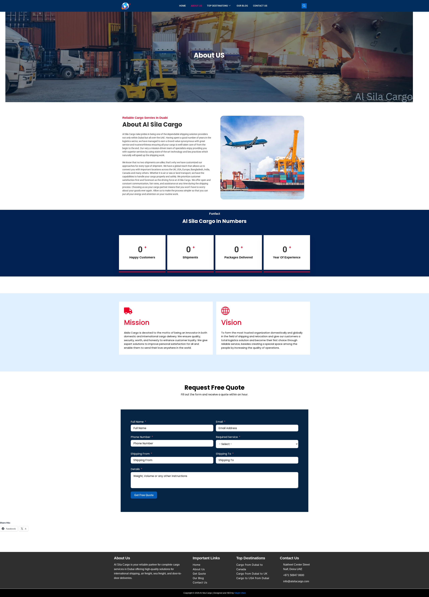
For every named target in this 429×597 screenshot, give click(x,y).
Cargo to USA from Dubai (252, 578)
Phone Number (140, 437)
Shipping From (140, 454)
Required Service (227, 437)
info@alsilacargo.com (296, 581)
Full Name (137, 422)
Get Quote (199, 573)
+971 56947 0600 (293, 575)
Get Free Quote (144, 495)
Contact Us (260, 5)
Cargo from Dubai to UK (251, 573)
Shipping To (223, 454)
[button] (304, 5)
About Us (196, 5)
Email (219, 422)
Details (135, 469)
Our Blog (242, 5)
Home (182, 5)
